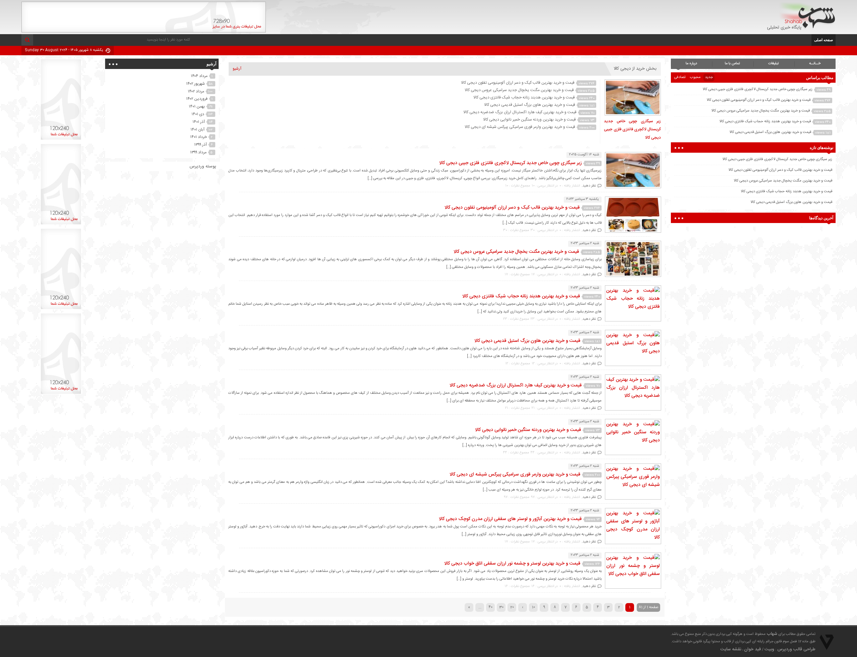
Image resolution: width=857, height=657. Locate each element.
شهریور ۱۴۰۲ (195, 83)
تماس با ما (732, 64)
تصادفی (680, 77)
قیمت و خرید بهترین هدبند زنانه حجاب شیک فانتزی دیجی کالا (524, 97)
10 (533, 607)
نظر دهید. (588, 186)
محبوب (695, 77)
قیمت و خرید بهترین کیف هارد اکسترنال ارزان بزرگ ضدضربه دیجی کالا (519, 112)
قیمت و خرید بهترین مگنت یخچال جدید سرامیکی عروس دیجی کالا (519, 90)
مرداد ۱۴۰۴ (199, 76)
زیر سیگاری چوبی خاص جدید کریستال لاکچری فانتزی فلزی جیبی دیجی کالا (632, 129)
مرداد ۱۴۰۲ (196, 91)
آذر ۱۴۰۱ (198, 122)
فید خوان (752, 649)
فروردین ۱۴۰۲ (197, 98)
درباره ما (691, 64)
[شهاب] (807, 15)
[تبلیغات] (143, 31)
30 (501, 607)
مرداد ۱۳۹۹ (198, 152)
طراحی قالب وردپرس (796, 649)
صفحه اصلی (823, 39)
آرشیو (237, 68)
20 (512, 607)
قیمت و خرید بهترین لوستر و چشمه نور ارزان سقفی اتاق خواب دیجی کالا (512, 564)
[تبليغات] (61, 140)
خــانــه (815, 64)
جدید (709, 77)
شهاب (772, 634)
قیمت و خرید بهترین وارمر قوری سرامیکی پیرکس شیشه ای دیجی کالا (520, 127)
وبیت (769, 649)
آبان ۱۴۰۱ (197, 129)
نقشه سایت (730, 649)
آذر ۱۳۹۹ (200, 144)
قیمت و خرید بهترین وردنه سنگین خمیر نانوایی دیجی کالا (529, 119)
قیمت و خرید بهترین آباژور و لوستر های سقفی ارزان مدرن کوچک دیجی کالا (510, 519)
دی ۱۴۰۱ (197, 114)
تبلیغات (773, 64)
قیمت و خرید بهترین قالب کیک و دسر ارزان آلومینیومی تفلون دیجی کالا (517, 82)
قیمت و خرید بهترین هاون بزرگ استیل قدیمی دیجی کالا (529, 104)
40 (490, 607)
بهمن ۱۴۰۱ (197, 106)
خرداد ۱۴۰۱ (198, 137)
